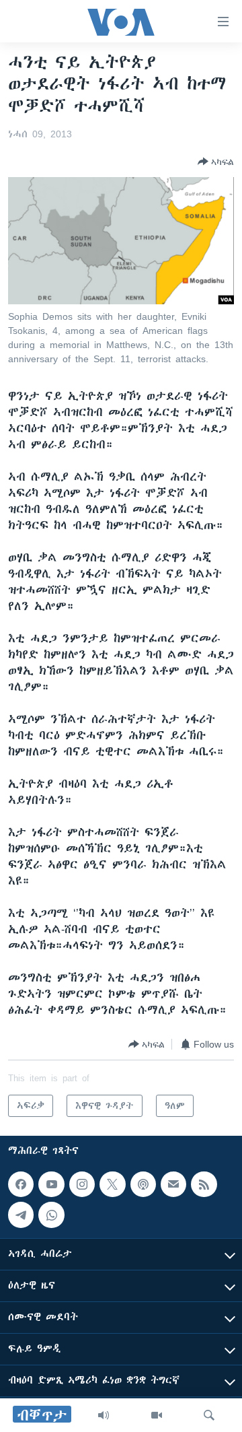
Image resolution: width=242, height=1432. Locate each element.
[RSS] (203, 1184)
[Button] (216, 162)
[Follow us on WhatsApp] (51, 1215)
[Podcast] (143, 1184)
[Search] (209, 1415)
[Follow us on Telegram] (21, 1215)
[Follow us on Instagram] (82, 1184)
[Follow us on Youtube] (51, 1184)
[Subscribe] (173, 1184)
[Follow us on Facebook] (21, 1184)
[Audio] (103, 1415)
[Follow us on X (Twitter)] (112, 1184)
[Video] (156, 1415)
